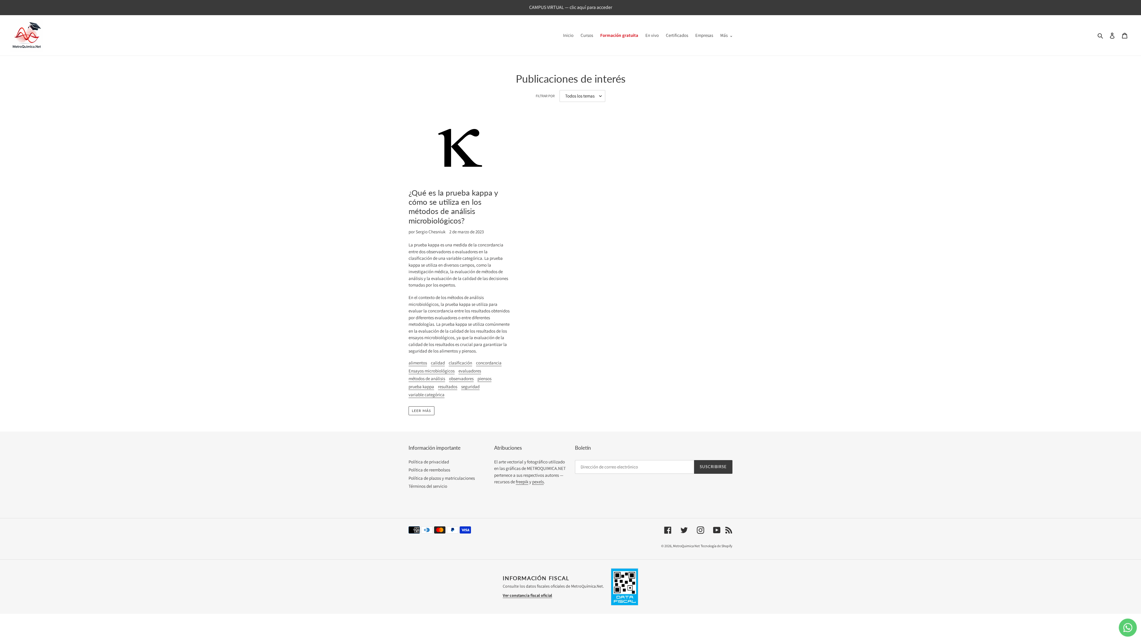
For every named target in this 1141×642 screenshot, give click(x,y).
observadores (461, 378)
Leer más (421, 410)
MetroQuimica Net (686, 546)
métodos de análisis (427, 378)
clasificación (460, 363)
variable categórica (427, 394)
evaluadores (469, 371)
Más (724, 35)
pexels (538, 481)
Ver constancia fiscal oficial (527, 595)
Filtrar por (545, 96)
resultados (447, 386)
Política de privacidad (429, 462)
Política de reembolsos (429, 470)
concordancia (489, 363)
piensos (484, 378)
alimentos (418, 363)
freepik (522, 481)
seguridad (470, 386)
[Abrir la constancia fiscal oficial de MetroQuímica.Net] (624, 586)
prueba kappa (421, 386)
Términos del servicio (428, 486)
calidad (438, 363)
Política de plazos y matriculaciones (442, 478)
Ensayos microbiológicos (432, 371)
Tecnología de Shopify (716, 546)
